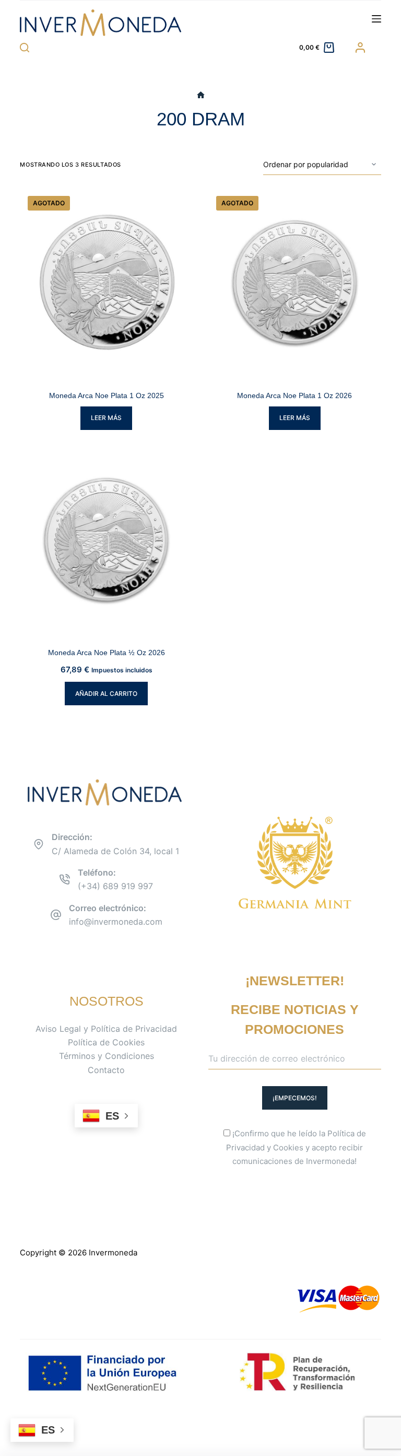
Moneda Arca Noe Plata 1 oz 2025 (106, 395)
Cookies (288, 1147)
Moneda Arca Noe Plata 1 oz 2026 (294, 395)
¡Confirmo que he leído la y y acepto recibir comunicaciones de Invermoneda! (296, 1147)
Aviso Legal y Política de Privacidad (106, 1028)
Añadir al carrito (106, 693)
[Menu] (376, 19)
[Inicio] (201, 95)
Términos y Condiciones (106, 1056)
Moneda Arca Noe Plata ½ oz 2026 (106, 652)
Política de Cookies (106, 1042)
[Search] (24, 47)
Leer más (106, 418)
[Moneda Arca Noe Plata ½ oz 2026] (106, 540)
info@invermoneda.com (115, 921)
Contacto (106, 1070)
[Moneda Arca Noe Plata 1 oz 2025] (106, 282)
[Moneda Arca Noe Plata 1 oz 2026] (294, 282)
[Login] (360, 47)
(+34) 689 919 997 (115, 886)
